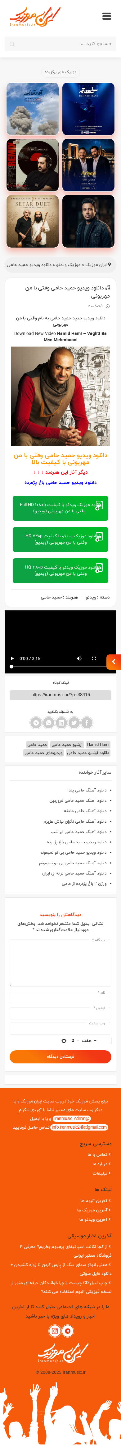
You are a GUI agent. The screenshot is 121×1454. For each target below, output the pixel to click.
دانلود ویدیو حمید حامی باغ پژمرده (77, 842)
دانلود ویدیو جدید (89, 318)
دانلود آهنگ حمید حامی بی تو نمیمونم (73, 863)
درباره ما (99, 1164)
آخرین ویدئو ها (93, 1220)
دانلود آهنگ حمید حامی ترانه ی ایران (74, 873)
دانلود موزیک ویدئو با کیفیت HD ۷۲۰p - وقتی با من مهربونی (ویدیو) (60, 539)
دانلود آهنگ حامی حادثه (85, 811)
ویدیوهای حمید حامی (44, 753)
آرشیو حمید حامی (67, 745)
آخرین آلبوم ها (93, 1201)
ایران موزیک (96, 265)
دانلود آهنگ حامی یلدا (87, 790)
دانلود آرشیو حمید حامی (88, 753)
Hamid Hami (98, 745)
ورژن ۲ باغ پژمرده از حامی (84, 884)
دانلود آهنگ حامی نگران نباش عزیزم (75, 822)
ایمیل (99, 1008)
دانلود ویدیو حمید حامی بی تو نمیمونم (73, 852)
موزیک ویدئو (68, 265)
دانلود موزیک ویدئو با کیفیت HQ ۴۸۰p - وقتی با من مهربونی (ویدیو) (60, 570)
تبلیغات (99, 1173)
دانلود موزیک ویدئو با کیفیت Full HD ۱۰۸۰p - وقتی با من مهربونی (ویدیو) (60, 508)
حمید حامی (60, 318)
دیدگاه (98, 940)
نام (101, 992)
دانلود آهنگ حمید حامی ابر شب (79, 832)
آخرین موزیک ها (92, 1210)
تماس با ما (97, 1155)
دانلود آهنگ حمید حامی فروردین (78, 801)
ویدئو (91, 597)
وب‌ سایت (97, 1023)
